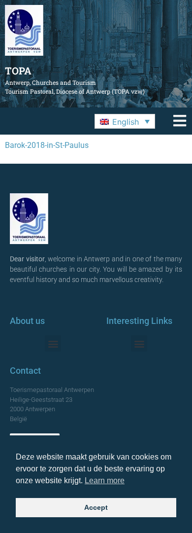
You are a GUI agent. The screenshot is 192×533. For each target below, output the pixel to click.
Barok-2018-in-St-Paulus (47, 145)
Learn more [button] (105, 480)
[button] (125, 121)
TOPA (18, 70)
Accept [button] (96, 507)
